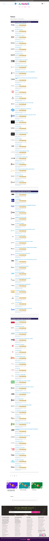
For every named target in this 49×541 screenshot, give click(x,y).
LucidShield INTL (17, 524)
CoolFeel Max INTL (29, 526)
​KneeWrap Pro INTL (17, 534)
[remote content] (24, 103)
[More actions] (38, 14)
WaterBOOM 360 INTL (5, 534)
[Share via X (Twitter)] (12, 475)
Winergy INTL (4, 524)
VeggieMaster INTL (29, 520)
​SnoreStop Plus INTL (30, 535)
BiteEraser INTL (29, 533)
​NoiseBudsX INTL (17, 530)
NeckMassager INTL (5, 525)
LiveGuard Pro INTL (29, 524)
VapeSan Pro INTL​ (17, 529)
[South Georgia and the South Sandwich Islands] (12, 485)
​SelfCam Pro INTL (17, 535)
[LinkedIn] (39, 535)
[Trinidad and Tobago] (24, 485)
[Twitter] (43, 535)
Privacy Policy (24, 539)
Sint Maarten (34, 489)
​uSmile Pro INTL (29, 530)
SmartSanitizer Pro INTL (41, 529)
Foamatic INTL (40, 526)
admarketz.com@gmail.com (42, 536)
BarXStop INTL (4, 529)
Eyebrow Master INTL (30, 525)
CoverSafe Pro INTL (17, 525)
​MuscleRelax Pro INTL (30, 521)
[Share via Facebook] (10, 475)
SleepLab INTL (4, 535)
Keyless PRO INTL (4, 526)
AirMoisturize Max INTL (41, 520)
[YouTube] (45, 535)
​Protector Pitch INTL (30, 529)
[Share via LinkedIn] (14, 475)
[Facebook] (41, 535)
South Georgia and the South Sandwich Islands (11, 490)
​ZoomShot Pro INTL (17, 526)
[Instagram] (42, 535)
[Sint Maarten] (36, 485)
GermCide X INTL (40, 525)
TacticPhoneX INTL (5, 530)
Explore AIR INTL (29, 534)
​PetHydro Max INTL (17, 533)
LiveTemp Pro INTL (41, 521)
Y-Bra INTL (3, 533)
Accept (28, 539)
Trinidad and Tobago (23, 489)
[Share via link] (16, 475)
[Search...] (15, 4)
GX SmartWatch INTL (41, 524)
